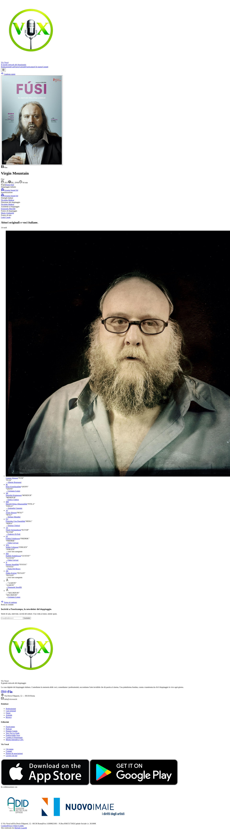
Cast (12, 67)
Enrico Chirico (13, 500)
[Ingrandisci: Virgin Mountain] (32, 120)
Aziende (22, 67)
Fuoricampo (29, 67)
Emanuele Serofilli (15, 587)
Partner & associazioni (14, 753)
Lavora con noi (11, 756)
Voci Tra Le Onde (12, 733)
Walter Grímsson (12, 547)
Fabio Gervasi (13, 543)
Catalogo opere (9, 74)
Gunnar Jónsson (12, 478)
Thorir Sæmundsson (13, 530)
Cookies (4, 826)
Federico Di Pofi (14, 534)
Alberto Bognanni (14, 482)
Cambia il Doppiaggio (14, 737)
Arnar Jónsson (11, 513)
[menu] (3, 70)
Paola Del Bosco (14, 569)
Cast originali (11, 711)
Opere (16, 67)
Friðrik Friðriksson (13, 539)
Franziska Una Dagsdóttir (15, 521)
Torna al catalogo (10, 602)
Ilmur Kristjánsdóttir (13, 487)
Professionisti (6, 67)
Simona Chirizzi (14, 526)
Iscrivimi (27, 618)
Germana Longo (14, 491)
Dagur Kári (9, 185)
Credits (21, 826)
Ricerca (9, 717)
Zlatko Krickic (11, 573)
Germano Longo (14, 597)
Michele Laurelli (20, 828)
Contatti (45, 67)
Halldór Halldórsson (13, 556)
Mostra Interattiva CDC (15, 740)
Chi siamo (38, 67)
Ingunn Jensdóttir (12, 564)
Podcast (9, 729)
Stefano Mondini (14, 517)
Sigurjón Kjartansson (14, 495)
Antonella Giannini (15, 508)
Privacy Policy (12, 826)
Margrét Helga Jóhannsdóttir (16, 504)
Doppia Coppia (11, 731)
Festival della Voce (13, 735)
